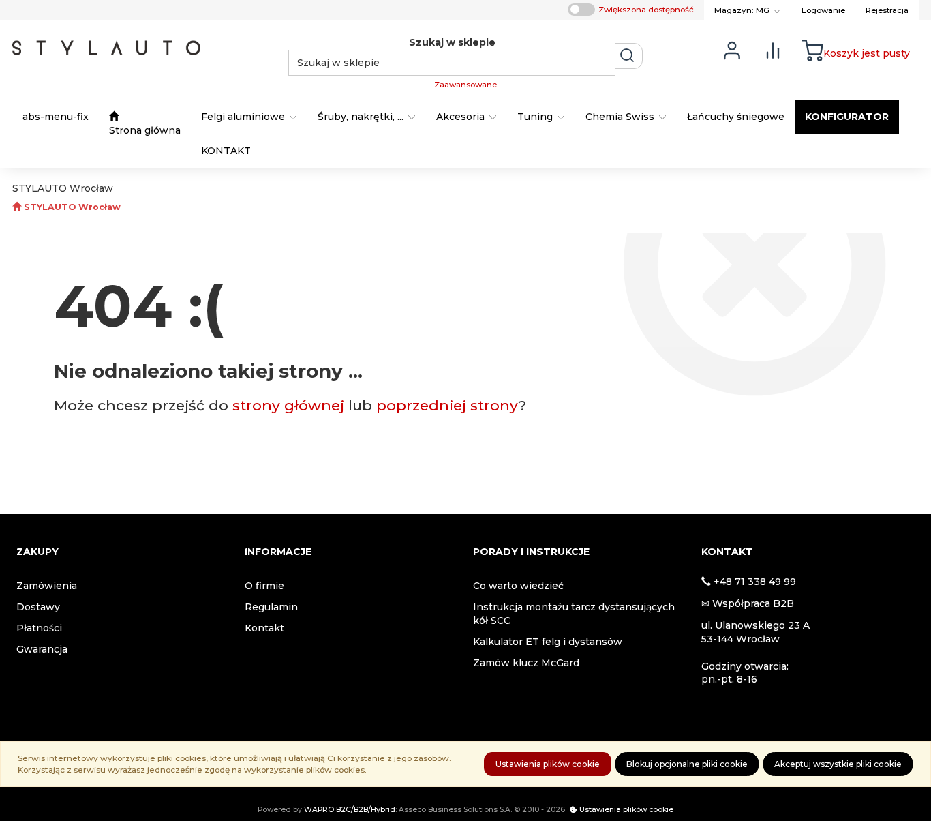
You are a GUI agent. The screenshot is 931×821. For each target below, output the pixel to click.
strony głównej (288, 405)
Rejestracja (887, 10)
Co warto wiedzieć (518, 586)
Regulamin (271, 607)
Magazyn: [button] (741, 10)
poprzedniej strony (447, 405)
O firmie (264, 586)
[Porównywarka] (773, 49)
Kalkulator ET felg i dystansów (547, 642)
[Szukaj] (629, 56)
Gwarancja (41, 649)
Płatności (39, 628)
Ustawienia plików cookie (547, 764)
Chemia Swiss (621, 116)
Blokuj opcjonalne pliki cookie (687, 764)
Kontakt (264, 628)
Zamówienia (46, 586)
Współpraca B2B (753, 603)
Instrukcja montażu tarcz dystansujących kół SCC (574, 614)
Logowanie (823, 10)
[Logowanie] (732, 49)
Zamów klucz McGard (526, 663)
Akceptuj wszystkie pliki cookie (838, 764)
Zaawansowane (465, 84)
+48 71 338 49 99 (755, 582)
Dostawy (38, 607)
